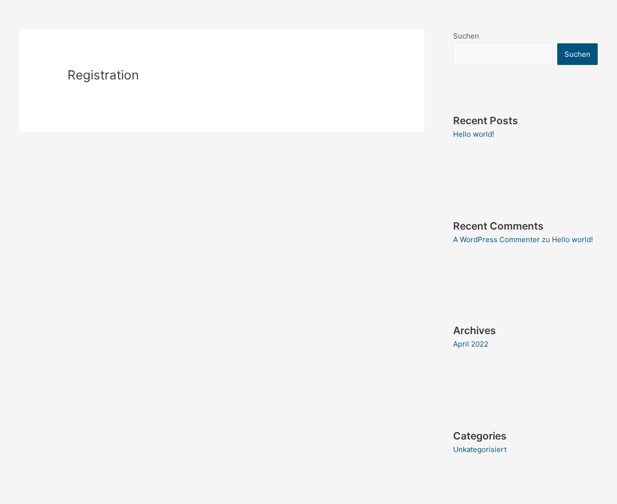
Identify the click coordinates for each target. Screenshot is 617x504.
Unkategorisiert (480, 449)
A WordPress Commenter (496, 239)
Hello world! (473, 134)
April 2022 (470, 344)
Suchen (466, 35)
